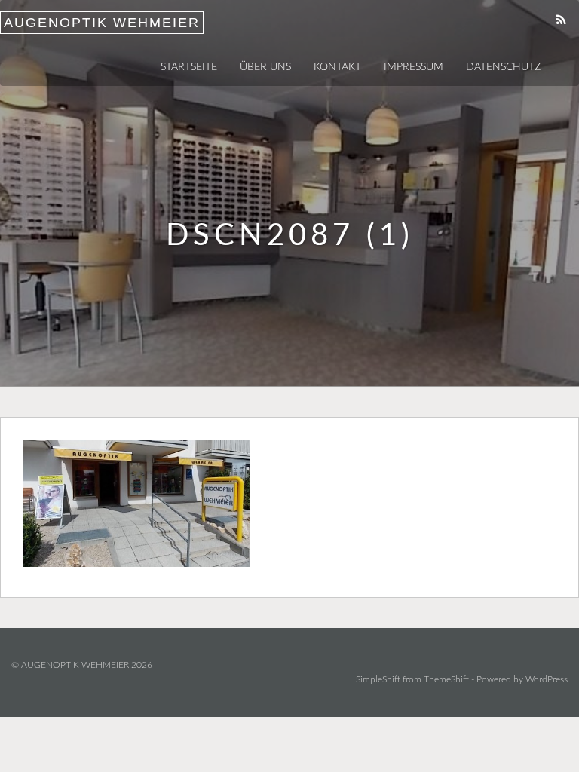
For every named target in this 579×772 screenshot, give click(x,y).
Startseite (189, 67)
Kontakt (337, 67)
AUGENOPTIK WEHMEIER (102, 22)
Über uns (265, 67)
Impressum (413, 67)
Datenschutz (503, 67)
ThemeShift (446, 679)
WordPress (546, 679)
